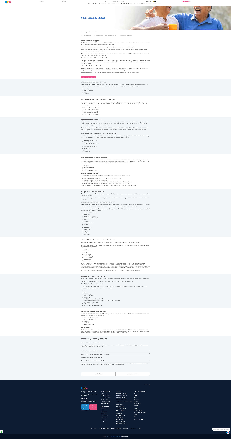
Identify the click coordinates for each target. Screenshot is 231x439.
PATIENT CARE (119, 404)
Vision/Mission (119, 417)
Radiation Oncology (105, 394)
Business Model (120, 419)
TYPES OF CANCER (105, 406)
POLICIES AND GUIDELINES (104, 428)
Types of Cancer (88, 32)
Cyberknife (136, 394)
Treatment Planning (121, 408)
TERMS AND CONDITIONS (116, 428)
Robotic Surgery (104, 399)
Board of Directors (120, 421)
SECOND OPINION (138, 410)
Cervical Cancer (104, 417)
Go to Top (146, 384)
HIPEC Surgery (137, 403)
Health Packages (120, 410)
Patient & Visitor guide (121, 395)
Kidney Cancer (104, 421)
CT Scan (136, 401)
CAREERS (136, 414)
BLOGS (135, 416)
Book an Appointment (88, 77)
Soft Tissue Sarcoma (132, 374)
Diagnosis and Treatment (111, 35)
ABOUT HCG (132, 428)
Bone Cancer (104, 413)
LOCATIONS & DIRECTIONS (140, 412)
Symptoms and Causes (98, 35)
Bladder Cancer (104, 415)
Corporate (154, 3)
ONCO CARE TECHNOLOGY (140, 391)
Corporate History (120, 415)
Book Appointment (186, 1)
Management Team (121, 423)
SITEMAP (139, 428)
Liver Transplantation (105, 401)
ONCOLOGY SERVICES (105, 391)
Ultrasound (136, 399)
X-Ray (135, 397)
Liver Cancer (103, 419)
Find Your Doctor (103, 3)
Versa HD (136, 405)
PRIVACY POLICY (93, 428)
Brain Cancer (104, 411)
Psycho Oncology (105, 403)
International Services (121, 393)
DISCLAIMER (125, 428)
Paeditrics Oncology (105, 395)
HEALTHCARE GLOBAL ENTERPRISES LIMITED (114, 436)
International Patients (146, 3)
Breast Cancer (104, 409)
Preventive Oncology (106, 397)
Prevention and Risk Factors (125, 35)
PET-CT (135, 395)
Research (118, 3)
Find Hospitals (111, 3)
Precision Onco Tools (121, 397)
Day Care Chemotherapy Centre (124, 401)
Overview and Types (86, 35)
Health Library (137, 3)
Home (82, 32)
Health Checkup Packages (127, 3)
